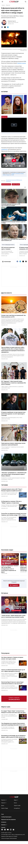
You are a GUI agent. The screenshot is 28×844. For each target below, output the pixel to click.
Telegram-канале (21, 63)
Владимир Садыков (12, 21)
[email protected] (13, 838)
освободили (4, 149)
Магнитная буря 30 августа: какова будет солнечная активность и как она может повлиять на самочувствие (12, 683)
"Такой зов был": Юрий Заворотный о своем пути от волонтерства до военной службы (13, 616)
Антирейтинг (17, 808)
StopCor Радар (4, 808)
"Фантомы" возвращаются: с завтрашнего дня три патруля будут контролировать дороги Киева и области (13, 474)
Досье (2, 805)
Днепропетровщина (6, 184)
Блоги (15, 803)
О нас (2, 814)
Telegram (13, 173)
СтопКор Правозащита (6, 817)
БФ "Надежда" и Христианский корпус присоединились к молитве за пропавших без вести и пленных (13, 382)
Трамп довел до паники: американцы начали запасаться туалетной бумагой (13, 444)
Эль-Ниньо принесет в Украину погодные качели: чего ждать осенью (12, 658)
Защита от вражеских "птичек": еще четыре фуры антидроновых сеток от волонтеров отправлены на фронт (10, 569)
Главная (3, 5)
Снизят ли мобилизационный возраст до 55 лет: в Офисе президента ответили (13, 670)
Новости (3, 803)
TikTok (12, 175)
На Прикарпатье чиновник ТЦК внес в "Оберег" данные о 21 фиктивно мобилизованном (11, 503)
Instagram (8, 175)
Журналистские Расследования (8, 819)
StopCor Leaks (5, 707)
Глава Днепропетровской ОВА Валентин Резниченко (14, 181)
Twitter (4, 175)
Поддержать (15, 585)
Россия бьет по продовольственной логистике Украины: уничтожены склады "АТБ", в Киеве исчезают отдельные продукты (13, 515)
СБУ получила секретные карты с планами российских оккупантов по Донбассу (8, 250)
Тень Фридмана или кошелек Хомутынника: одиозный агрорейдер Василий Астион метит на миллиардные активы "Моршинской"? (13, 725)
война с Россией (15, 184)
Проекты (3, 800)
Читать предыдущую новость (8, 244)
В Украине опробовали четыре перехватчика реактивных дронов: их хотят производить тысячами (13, 413)
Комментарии (7, 261)
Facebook (18, 173)
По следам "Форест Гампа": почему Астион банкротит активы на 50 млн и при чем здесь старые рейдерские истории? (13, 712)
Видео (15, 800)
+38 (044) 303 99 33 (14, 699)
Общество (8, 5)
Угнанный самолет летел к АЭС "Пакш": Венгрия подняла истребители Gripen (11, 490)
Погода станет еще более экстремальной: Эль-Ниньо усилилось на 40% (13, 316)
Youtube (21, 173)
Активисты (3, 822)
